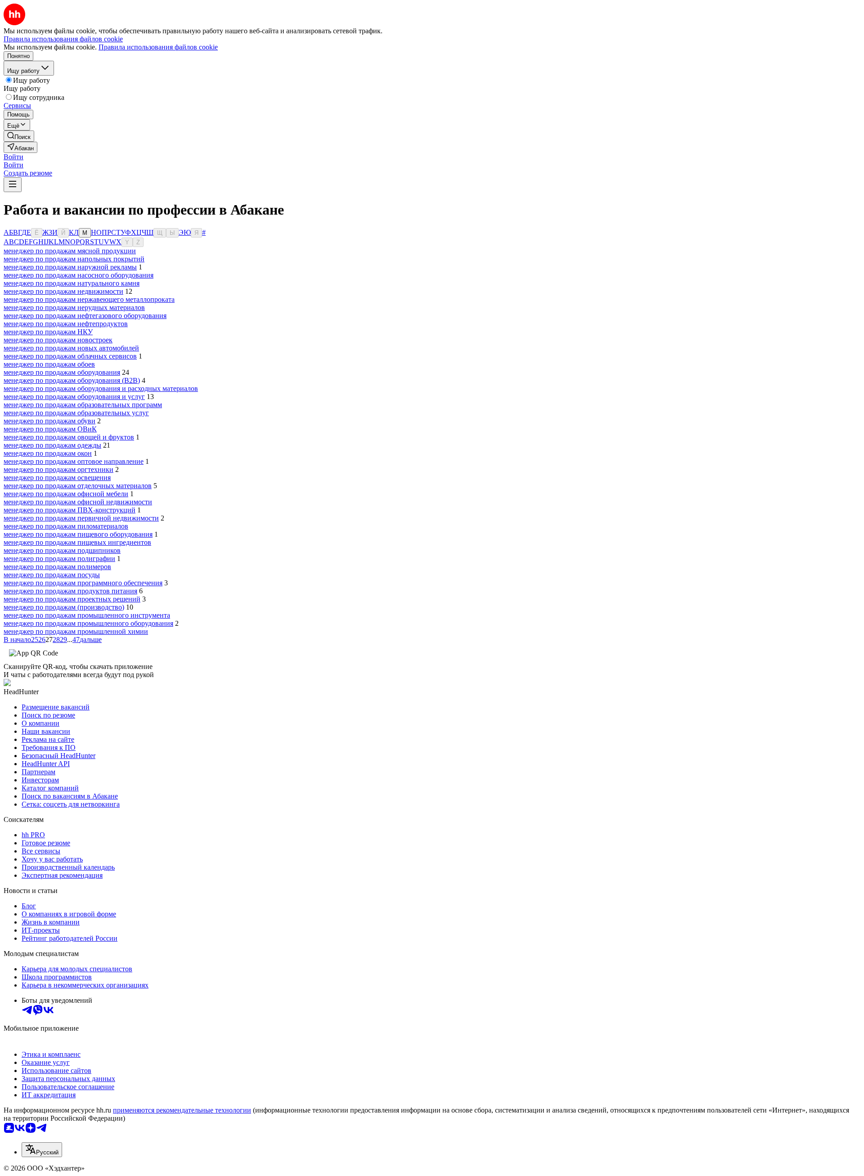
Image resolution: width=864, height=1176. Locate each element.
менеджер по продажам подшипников (62, 550)
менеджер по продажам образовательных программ (83, 404)
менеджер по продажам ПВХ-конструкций (69, 510)
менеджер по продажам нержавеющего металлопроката (89, 299)
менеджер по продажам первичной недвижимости (81, 518)
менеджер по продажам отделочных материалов (78, 485)
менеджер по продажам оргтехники (58, 469)
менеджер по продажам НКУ (48, 332)
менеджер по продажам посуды (52, 575)
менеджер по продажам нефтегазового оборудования (85, 315)
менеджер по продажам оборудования (62, 372)
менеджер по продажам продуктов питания (70, 591)
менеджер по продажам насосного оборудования (78, 275)
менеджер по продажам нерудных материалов (74, 307)
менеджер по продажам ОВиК (50, 429)
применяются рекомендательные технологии (182, 1110)
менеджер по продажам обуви (49, 421)
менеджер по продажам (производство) (64, 607)
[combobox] (42, 1149)
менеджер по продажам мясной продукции (70, 251)
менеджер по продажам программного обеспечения (83, 583)
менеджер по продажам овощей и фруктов (69, 437)
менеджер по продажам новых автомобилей (71, 348)
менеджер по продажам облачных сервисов (70, 356)
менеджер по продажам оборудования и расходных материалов (101, 388)
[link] (19, 136)
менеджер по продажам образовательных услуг (76, 413)
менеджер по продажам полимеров (57, 566)
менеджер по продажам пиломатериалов (66, 526)
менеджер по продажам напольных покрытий (74, 259)
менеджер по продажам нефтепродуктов (66, 324)
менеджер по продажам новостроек (58, 340)
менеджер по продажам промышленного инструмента (87, 615)
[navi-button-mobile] (13, 184)
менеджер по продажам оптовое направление (74, 461)
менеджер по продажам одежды (52, 445)
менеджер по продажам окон (48, 453)
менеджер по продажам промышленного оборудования (88, 623)
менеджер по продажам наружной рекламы (70, 267)
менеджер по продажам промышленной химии (76, 631)
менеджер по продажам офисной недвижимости (78, 502)
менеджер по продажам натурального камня (72, 283)
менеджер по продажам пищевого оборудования (78, 534)
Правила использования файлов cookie (158, 47)
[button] (13, 157)
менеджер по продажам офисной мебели (66, 494)
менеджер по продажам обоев (49, 364)
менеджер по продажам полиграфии (59, 558)
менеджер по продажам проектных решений (72, 599)
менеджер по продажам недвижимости (63, 291)
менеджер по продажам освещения (57, 477)
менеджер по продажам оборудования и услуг (74, 396)
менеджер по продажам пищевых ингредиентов (77, 542)
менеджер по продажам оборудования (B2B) (72, 380)
